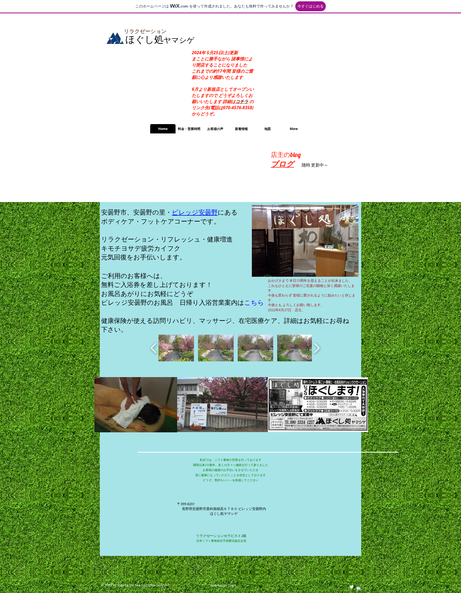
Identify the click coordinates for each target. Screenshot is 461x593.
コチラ (242, 101)
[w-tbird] (351, 586)
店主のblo (284, 155)
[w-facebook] (359, 589)
